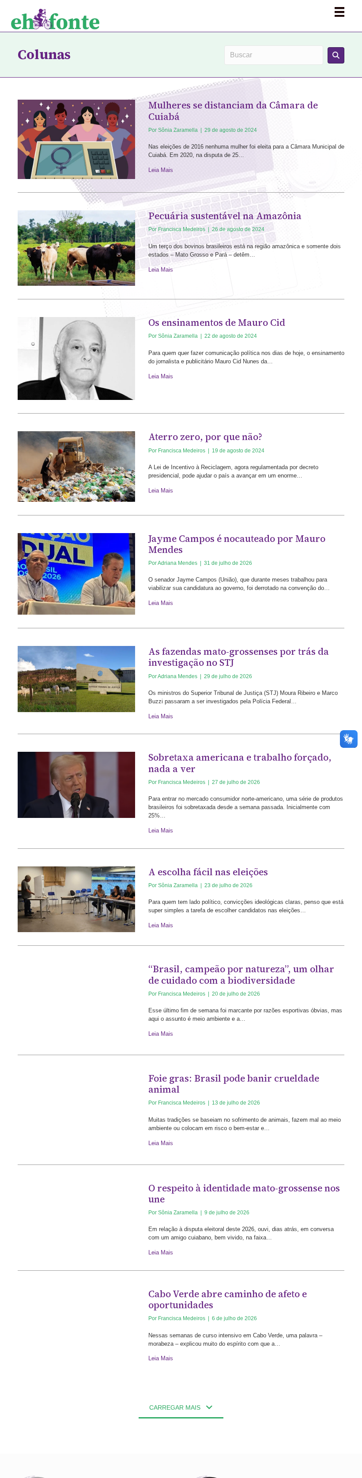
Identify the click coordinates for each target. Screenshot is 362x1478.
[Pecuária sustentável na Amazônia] (76, 247)
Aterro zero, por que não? (205, 436)
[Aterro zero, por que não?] (76, 466)
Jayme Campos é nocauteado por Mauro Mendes (236, 544)
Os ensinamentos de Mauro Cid (216, 322)
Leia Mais (160, 170)
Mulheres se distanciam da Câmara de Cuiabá (233, 111)
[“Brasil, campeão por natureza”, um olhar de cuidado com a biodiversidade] (76, 1002)
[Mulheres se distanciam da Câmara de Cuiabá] (76, 139)
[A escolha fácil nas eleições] (76, 899)
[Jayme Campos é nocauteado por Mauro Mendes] (76, 573)
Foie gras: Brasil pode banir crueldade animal (233, 1084)
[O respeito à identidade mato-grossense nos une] (76, 1215)
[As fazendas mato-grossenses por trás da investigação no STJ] (76, 678)
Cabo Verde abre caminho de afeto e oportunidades (227, 1299)
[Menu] (339, 12)
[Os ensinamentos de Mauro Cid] (76, 358)
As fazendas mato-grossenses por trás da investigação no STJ (238, 657)
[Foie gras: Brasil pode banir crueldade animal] (76, 1111)
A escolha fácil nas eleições (208, 872)
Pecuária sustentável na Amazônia (225, 215)
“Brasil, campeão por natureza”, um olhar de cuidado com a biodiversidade (241, 974)
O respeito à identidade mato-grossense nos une (244, 1194)
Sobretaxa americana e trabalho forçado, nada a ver (240, 763)
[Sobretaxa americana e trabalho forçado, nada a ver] (76, 784)
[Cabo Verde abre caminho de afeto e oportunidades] (76, 1325)
